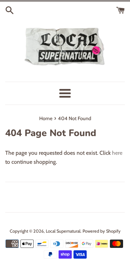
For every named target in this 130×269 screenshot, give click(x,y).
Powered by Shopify (102, 231)
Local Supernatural (63, 231)
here (117, 153)
